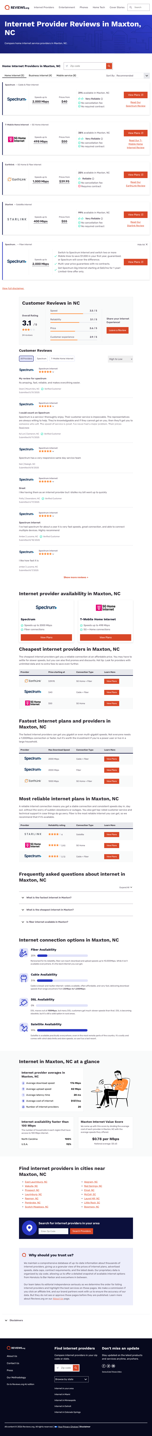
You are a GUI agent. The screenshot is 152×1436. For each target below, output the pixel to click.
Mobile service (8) (66, 75)
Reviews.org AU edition (23, 1384)
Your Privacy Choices (68, 1426)
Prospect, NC (32, 1190)
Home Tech (99, 7)
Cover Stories (117, 7)
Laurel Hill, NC (92, 1198)
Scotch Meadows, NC (36, 1206)
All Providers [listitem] (26, 358)
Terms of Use (106, 1372)
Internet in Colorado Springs (67, 1412)
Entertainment (67, 7)
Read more (24, 427)
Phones (84, 7)
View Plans (134, 94)
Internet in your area (64, 1388)
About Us (58, 1298)
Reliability (55, 319)
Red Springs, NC (93, 1186)
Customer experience (62, 337)
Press (10, 1370)
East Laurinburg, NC (36, 1181)
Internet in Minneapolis (65, 1400)
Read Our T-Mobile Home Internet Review (135, 144)
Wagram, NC (91, 1181)
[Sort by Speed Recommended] (133, 76)
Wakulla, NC (31, 1186)
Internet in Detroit (62, 1406)
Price (53, 328)
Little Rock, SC (92, 1202)
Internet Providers (44, 7)
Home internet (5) (14, 75)
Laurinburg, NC (33, 1194)
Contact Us (13, 1363)
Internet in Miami (62, 1394)
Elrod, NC (89, 1190)
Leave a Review (117, 330)
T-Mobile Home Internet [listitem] (62, 358)
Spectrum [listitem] (41, 358)
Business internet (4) (40, 75)
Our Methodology (16, 1377)
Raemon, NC (31, 1198)
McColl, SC (90, 1194)
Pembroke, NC (33, 1202)
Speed (53, 310)
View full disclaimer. (13, 288)
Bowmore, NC (91, 1206)
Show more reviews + (76, 577)
